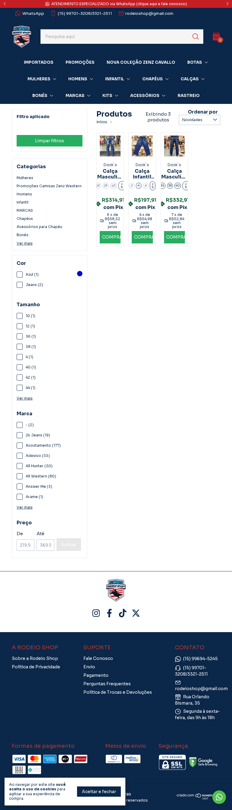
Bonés (39, 95)
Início (101, 121)
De (20, 533)
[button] (110, 237)
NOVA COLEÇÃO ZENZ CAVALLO (141, 62)
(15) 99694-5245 (200, 658)
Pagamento (95, 675)
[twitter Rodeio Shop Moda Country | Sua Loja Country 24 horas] (136, 613)
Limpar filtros (49, 140)
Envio (89, 667)
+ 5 (153, 185)
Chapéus (152, 79)
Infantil (114, 79)
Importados (38, 62)
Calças (190, 79)
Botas (194, 62)
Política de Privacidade (36, 667)
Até (40, 533)
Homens (77, 79)
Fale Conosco (98, 658)
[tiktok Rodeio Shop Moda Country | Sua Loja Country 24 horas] (122, 613)
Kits (107, 95)
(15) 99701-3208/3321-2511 (85, 13)
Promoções (80, 62)
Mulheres (38, 79)
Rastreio (189, 95)
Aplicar (68, 544)
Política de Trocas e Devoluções (117, 692)
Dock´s (26, 127)
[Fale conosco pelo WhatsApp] (219, 797)
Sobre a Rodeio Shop (35, 658)
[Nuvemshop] (198, 798)
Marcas (75, 95)
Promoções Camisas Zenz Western (49, 186)
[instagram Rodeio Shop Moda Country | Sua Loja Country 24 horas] (96, 613)
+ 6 (122, 185)
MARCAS (25, 210)
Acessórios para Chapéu (39, 226)
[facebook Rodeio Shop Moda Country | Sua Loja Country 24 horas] (109, 613)
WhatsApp (33, 13)
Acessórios (145, 95)
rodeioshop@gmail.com (149, 13)
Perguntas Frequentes (107, 683)
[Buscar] (195, 36)
